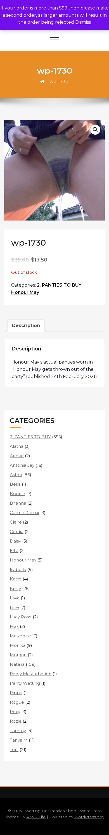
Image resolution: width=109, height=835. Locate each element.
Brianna (18, 503)
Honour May (25, 292)
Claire (16, 522)
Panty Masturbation (30, 673)
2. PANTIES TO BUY (59, 285)
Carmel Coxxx (24, 512)
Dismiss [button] (83, 22)
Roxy (15, 711)
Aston (16, 474)
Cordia (16, 531)
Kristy (15, 588)
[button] (95, 130)
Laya (15, 598)
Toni (14, 749)
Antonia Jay (22, 465)
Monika (17, 645)
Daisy (15, 541)
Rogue (17, 702)
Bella (15, 484)
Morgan (18, 654)
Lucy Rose (21, 616)
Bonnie (17, 493)
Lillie (14, 607)
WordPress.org (89, 816)
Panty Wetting (25, 683)
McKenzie (20, 635)
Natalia (17, 664)
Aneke (17, 455)
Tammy (18, 730)
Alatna (16, 446)
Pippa (16, 692)
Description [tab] (26, 325)
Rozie (16, 721)
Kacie (16, 579)
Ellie (14, 550)
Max (14, 626)
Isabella (18, 569)
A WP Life (36, 816)
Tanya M (19, 740)
